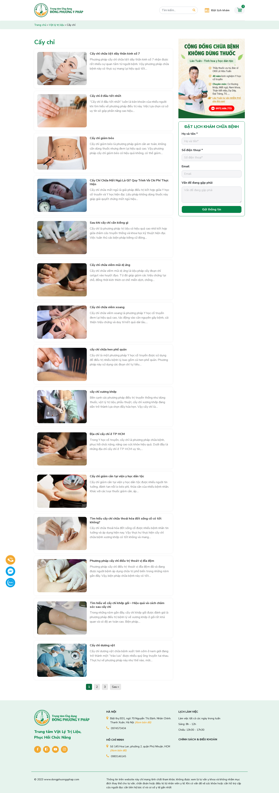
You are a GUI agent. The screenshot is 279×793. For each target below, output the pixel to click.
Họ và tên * (190, 134)
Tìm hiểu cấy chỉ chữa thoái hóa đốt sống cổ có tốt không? (126, 520)
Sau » (115, 687)
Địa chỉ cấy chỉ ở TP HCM (107, 434)
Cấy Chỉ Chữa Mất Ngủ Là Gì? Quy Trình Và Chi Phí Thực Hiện (129, 182)
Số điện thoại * (192, 150)
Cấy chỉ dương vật (102, 645)
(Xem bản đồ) (143, 722)
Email (186, 166)
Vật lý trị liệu (56, 25)
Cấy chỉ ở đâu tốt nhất (105, 96)
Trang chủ (40, 25)
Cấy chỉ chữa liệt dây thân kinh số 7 (115, 54)
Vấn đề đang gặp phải (197, 183)
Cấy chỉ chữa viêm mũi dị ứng (110, 265)
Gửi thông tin (211, 209)
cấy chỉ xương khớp (103, 392)
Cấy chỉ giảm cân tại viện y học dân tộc (117, 476)
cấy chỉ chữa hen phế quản (108, 349)
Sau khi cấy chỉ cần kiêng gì (109, 223)
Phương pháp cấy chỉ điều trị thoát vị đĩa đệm (122, 561)
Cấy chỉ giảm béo (102, 138)
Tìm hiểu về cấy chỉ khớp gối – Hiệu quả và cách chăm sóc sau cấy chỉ (127, 605)
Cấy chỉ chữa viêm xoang (107, 307)
